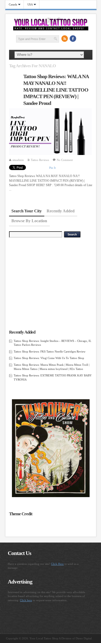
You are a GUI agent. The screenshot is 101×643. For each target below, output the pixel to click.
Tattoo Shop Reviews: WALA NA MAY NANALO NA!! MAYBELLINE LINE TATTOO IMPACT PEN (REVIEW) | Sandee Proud (56, 89)
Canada (11, 4)
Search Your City (26, 210)
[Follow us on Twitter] (81, 38)
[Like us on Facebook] (72, 38)
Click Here (57, 563)
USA (28, 4)
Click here (26, 600)
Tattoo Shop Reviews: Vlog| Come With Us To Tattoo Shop (49, 358)
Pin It (52, 167)
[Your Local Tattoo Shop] (51, 29)
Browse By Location (29, 220)
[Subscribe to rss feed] (64, 38)
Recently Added (61, 210)
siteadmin (18, 159)
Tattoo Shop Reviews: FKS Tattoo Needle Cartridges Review (49, 351)
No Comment (65, 159)
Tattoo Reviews (40, 159)
